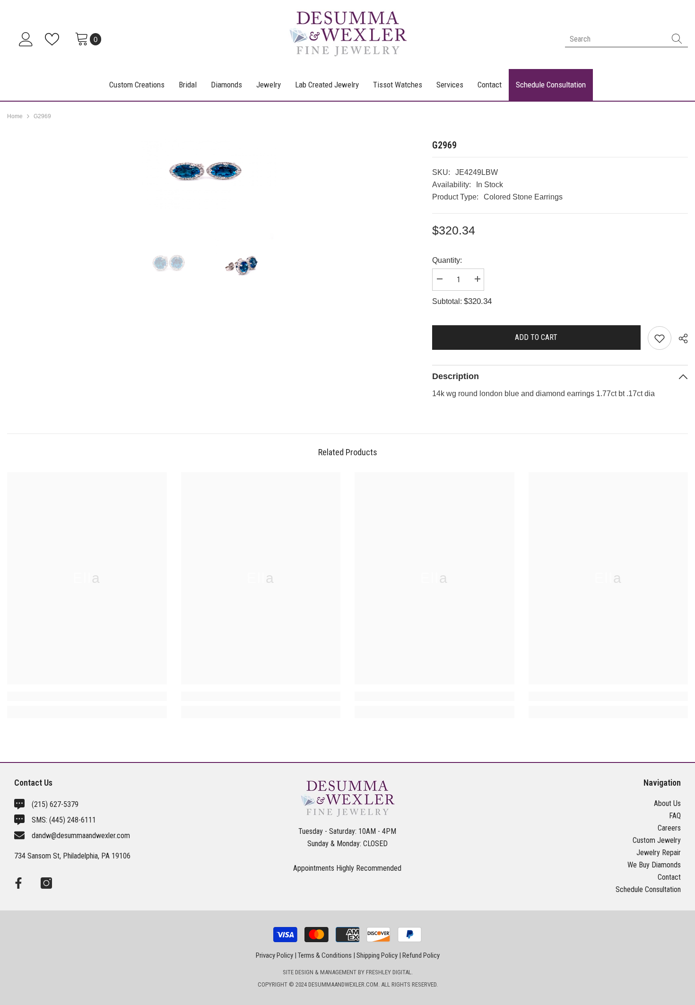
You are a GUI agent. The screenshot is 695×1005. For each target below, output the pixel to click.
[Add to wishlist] (659, 338)
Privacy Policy (274, 955)
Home (15, 116)
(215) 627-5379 (55, 804)
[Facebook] (18, 883)
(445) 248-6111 (72, 819)
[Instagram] (46, 883)
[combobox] (615, 39)
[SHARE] (679, 338)
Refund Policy (421, 955)
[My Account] (26, 39)
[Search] (626, 39)
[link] (87, 696)
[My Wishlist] (54, 39)
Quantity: (447, 260)
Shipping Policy (377, 955)
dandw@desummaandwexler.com (81, 835)
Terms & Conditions (325, 955)
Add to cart (536, 337)
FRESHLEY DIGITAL (388, 972)
